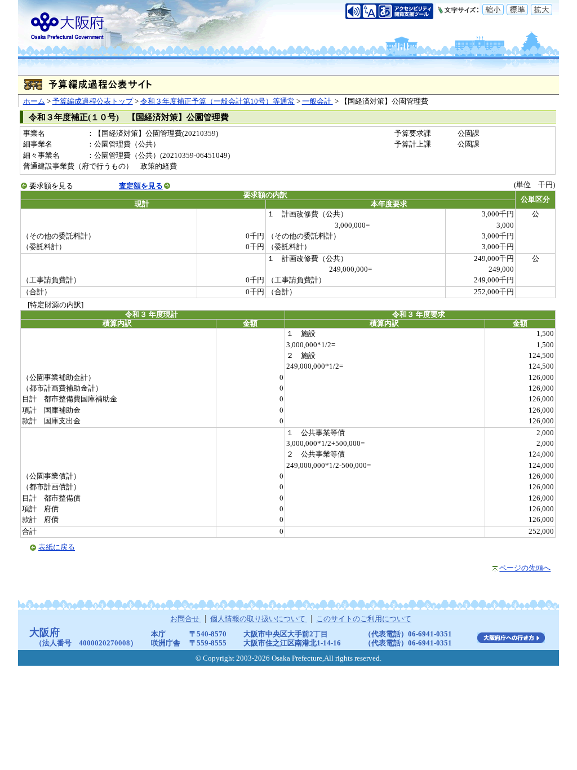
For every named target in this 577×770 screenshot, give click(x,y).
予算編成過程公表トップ (92, 101)
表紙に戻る (56, 547)
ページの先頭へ (525, 568)
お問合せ (185, 619)
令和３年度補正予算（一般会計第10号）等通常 (217, 101)
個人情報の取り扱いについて (258, 619)
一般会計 (317, 101)
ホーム (34, 101)
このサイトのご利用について (363, 619)
